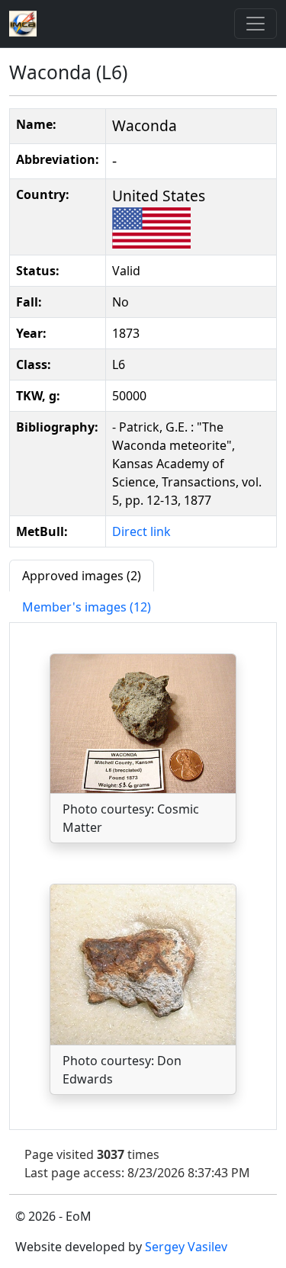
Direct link (141, 531)
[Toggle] (255, 23)
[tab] (81, 576)
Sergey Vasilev (186, 1246)
